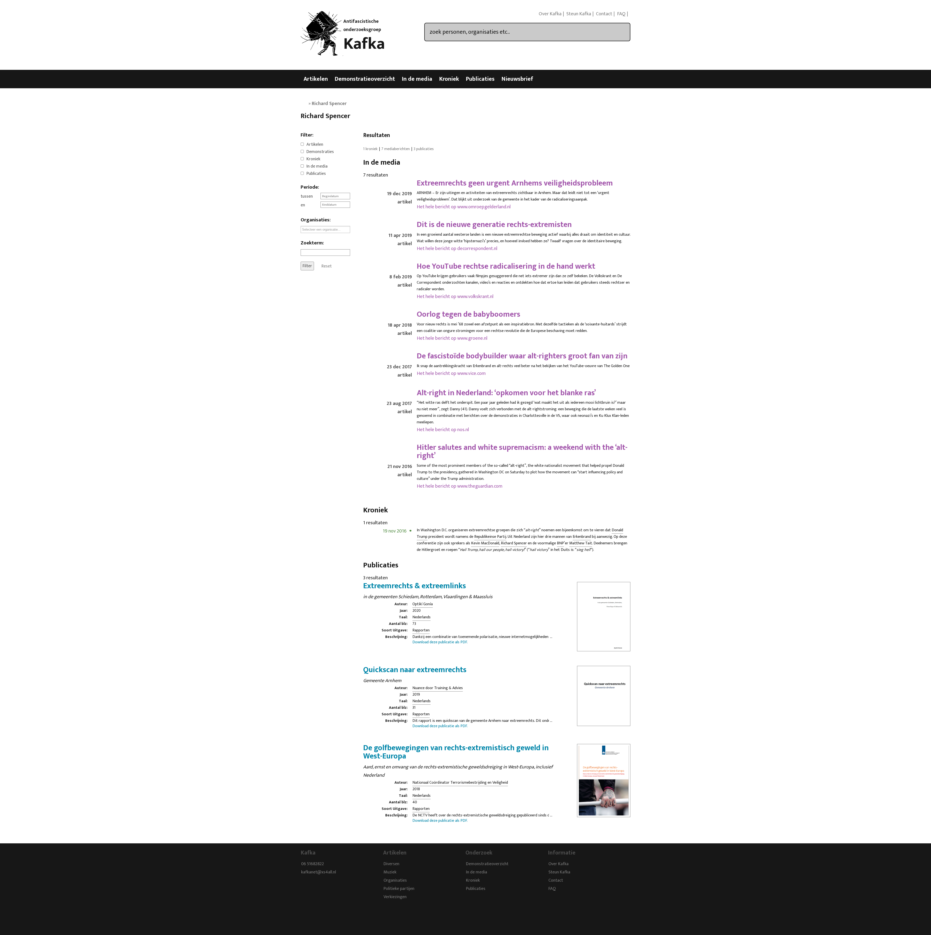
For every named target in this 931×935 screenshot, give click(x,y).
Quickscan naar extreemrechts (414, 669)
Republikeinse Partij (490, 536)
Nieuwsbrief (517, 79)
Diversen (391, 864)
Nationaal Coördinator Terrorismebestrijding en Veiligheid (460, 782)
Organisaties (395, 880)
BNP (560, 543)
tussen (307, 196)
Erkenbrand (582, 536)
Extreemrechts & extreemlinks (414, 586)
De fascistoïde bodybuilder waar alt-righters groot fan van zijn (522, 356)
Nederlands (421, 617)
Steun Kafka (578, 14)
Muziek (390, 872)
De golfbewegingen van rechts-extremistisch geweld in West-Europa (456, 752)
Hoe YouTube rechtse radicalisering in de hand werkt (506, 266)
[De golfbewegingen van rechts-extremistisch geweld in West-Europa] (604, 814)
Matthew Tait (580, 543)
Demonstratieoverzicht (365, 79)
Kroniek (449, 79)
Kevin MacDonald (485, 543)
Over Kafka (550, 14)
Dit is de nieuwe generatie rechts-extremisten (494, 224)
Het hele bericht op (464, 207)
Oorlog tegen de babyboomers (468, 314)
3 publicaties (424, 149)
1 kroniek (370, 149)
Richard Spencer (514, 543)
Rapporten (421, 630)
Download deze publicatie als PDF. (440, 642)
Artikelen (316, 79)
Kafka (364, 44)
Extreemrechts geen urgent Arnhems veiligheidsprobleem (515, 183)
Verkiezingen (395, 897)
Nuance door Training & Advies (437, 688)
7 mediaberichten (395, 149)
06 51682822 (312, 864)
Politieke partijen (399, 889)
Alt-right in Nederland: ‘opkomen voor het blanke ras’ (506, 393)
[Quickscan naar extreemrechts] (604, 723)
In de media (417, 79)
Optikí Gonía (422, 604)
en (303, 205)
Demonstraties (320, 151)
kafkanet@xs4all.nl (318, 872)
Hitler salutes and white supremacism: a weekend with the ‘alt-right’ (522, 451)
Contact (604, 14)
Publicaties (480, 79)
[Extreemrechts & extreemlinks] (604, 648)
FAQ (621, 14)
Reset (326, 266)
